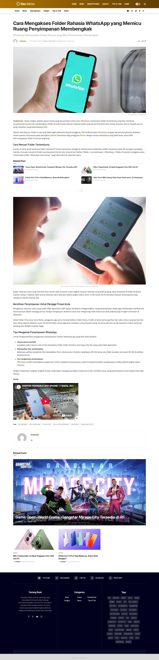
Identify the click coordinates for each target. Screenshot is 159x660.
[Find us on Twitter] (33, 616)
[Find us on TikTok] (136, 10)
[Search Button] (145, 4)
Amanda (23, 41)
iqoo (130, 622)
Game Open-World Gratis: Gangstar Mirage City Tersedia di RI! (51, 167)
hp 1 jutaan (133, 602)
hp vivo (124, 614)
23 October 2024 (35, 41)
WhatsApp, (85, 121)
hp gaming (133, 606)
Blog (67, 597)
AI (109, 598)
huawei (113, 618)
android (116, 598)
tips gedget (23, 424)
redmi (136, 630)
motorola (112, 626)
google (112, 602)
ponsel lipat (119, 630)
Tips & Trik (117, 4)
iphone (134, 618)
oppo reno (134, 626)
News (82, 4)
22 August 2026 (32, 170)
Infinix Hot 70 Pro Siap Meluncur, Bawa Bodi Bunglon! (47, 177)
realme (129, 630)
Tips (116, 638)
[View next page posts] (81, 190)
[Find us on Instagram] (132, 10)
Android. (53, 135)
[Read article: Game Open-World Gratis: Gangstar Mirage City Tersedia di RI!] (18, 169)
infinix (121, 618)
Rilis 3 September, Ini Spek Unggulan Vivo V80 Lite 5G (115, 167)
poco (110, 630)
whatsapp (75, 424)
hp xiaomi (133, 614)
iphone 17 (121, 622)
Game (126, 4)
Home (74, 4)
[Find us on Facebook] (139, 10)
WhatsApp (102, 132)
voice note (47, 424)
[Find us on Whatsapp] (143, 10)
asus (130, 598)
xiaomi (128, 642)
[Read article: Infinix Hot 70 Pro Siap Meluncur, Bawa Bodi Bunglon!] (18, 180)
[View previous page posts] (77, 190)
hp (125, 602)
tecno (110, 638)
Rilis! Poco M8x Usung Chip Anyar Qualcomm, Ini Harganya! (118, 177)
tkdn (131, 638)
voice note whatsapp (61, 424)
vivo (137, 638)
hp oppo (123, 610)
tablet (137, 634)
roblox (110, 634)
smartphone (128, 634)
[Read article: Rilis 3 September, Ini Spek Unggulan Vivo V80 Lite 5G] (86, 169)
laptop (136, 622)
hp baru (113, 606)
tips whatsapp (35, 424)
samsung (118, 634)
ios (128, 618)
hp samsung (114, 614)
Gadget (105, 4)
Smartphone (91, 597)
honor (119, 602)
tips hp (124, 638)
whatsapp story (87, 424)
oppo (126, 626)
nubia (120, 626)
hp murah (114, 610)
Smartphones (93, 4)
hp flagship (123, 606)
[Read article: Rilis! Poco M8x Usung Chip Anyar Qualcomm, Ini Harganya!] (86, 180)
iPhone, (83, 135)
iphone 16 (111, 622)
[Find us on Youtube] (128, 10)
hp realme (132, 610)
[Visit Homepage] (24, 4)
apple (123, 598)
